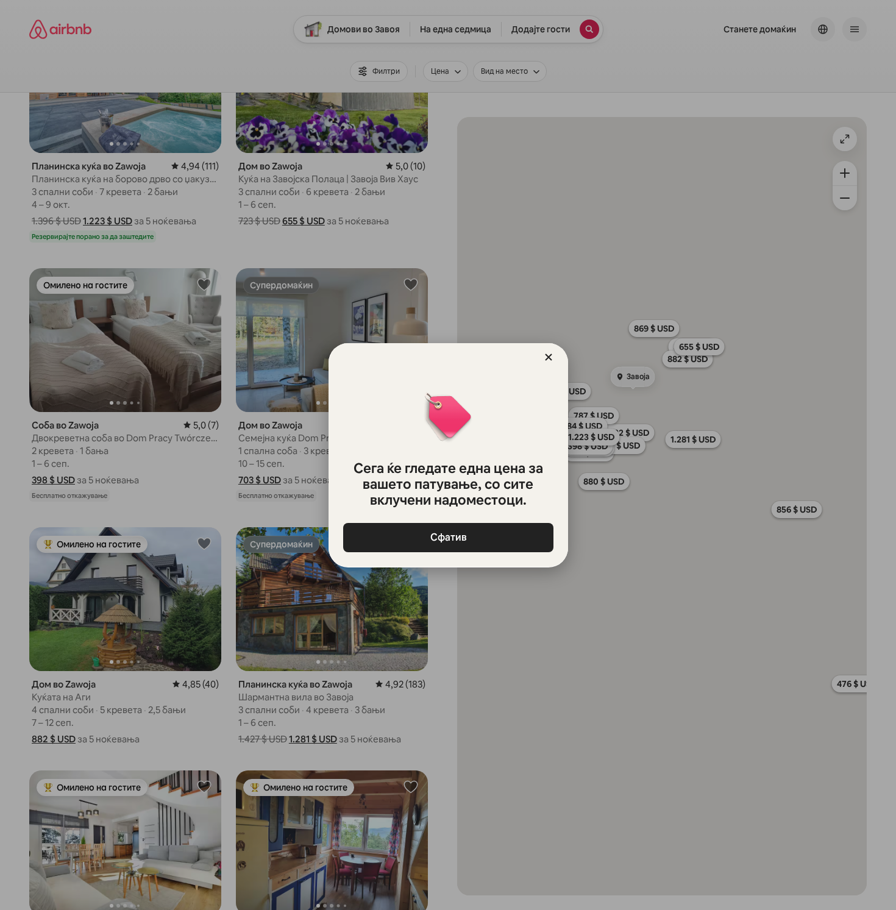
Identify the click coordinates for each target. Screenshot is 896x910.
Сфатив (448, 537)
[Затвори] (548, 357)
